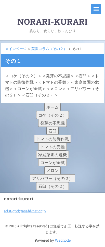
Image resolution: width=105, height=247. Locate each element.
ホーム (52, 107)
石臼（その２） (52, 186)
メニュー (96, 9)
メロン (52, 170)
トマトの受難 (52, 146)
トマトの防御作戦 (52, 138)
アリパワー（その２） (52, 178)
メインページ (16, 48)
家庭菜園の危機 (52, 154)
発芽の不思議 (52, 123)
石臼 (52, 130)
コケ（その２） (52, 115)
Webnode (63, 240)
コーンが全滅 (52, 162)
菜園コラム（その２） (49, 48)
